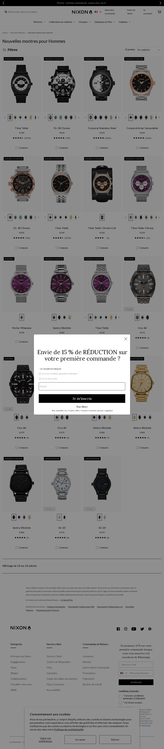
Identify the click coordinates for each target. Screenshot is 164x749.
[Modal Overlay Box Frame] (82, 374)
